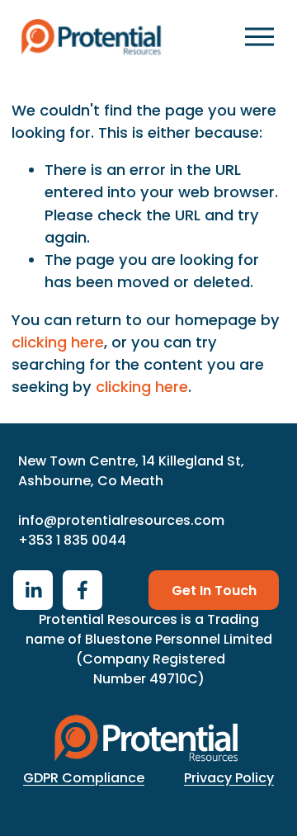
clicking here (58, 342)
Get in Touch (214, 590)
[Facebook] (82, 590)
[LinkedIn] (33, 590)
